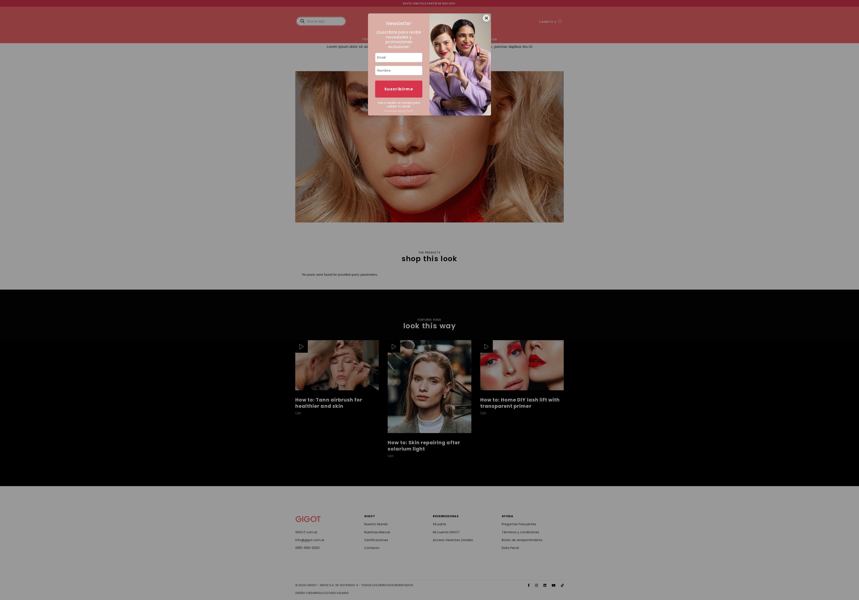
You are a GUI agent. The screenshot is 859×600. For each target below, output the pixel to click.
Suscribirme (398, 89)
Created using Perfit (398, 111)
